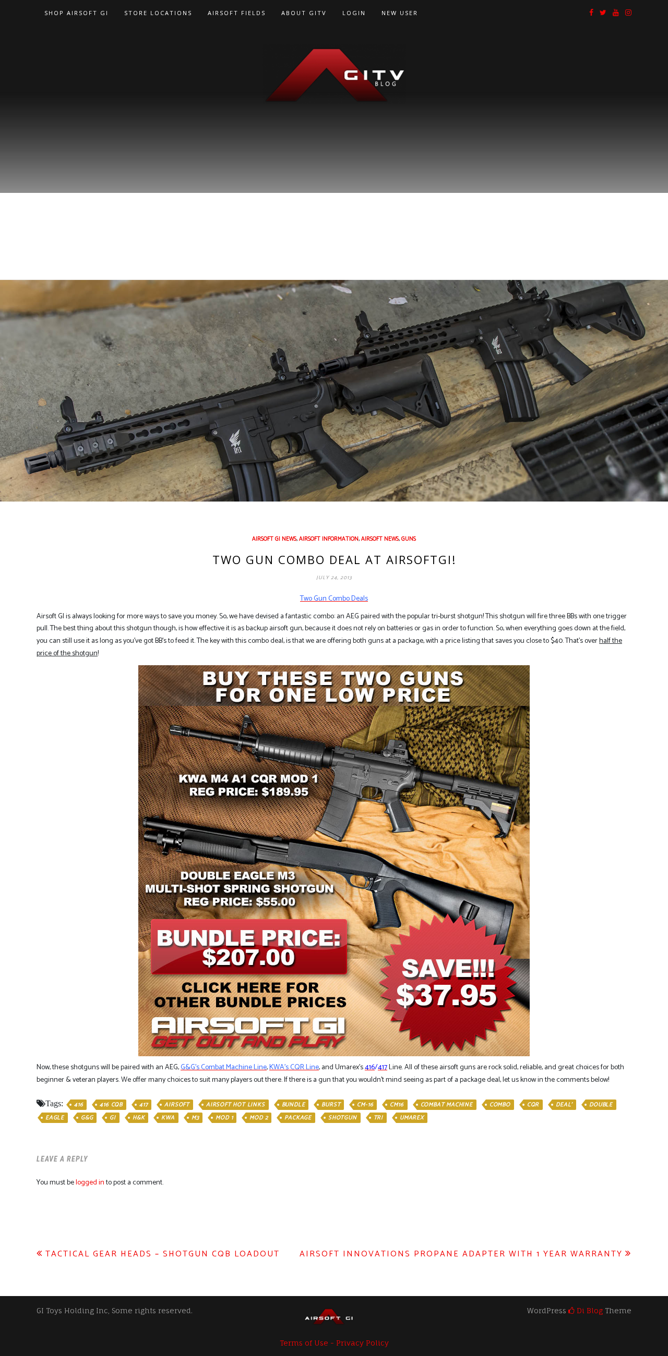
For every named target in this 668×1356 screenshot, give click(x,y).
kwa (167, 1117)
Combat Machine (447, 1104)
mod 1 (224, 1117)
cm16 (396, 1104)
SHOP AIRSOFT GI (76, 13)
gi (113, 1117)
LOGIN (354, 13)
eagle (54, 1117)
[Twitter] (603, 13)
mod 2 (258, 1117)
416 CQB (111, 1104)
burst (330, 1104)
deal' (564, 1104)
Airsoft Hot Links (235, 1104)
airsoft (176, 1104)
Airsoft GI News (274, 539)
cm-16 (365, 1104)
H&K (139, 1117)
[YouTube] (616, 13)
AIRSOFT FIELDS (237, 13)
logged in (90, 1183)
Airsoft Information (329, 539)
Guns (408, 539)
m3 (195, 1117)
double (601, 1104)
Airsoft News (380, 539)
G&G (87, 1117)
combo (500, 1104)
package (298, 1117)
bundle (293, 1104)
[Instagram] (628, 13)
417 (143, 1104)
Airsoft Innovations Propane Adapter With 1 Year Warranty (461, 1254)
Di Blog (589, 1310)
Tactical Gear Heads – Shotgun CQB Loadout (162, 1254)
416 (78, 1104)
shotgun (342, 1117)
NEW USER (399, 13)
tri (378, 1117)
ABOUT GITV (304, 13)
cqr (533, 1104)
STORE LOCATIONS (158, 13)
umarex (412, 1117)
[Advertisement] (334, 183)
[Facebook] (591, 13)
